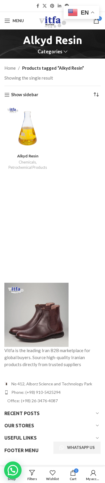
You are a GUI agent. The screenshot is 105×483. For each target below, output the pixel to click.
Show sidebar (24, 94)
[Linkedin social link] (59, 6)
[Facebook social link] (38, 6)
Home (10, 68)
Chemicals (27, 162)
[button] (13, 470)
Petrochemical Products (27, 167)
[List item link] (52, 392)
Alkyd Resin (27, 156)
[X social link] (44, 6)
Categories (50, 51)
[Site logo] (52, 20)
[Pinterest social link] (52, 6)
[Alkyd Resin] (27, 128)
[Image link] (36, 314)
